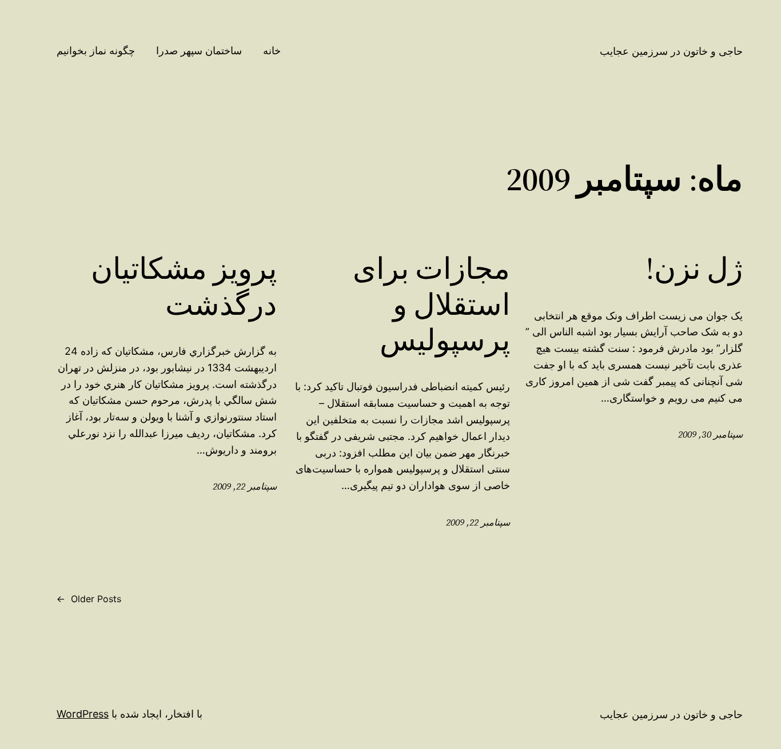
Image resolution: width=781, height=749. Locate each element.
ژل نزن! (694, 268)
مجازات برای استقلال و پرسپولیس (431, 304)
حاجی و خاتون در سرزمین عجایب (671, 51)
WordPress (83, 714)
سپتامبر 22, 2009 (478, 522)
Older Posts (89, 598)
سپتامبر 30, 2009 (710, 434)
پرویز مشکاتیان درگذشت (184, 286)
